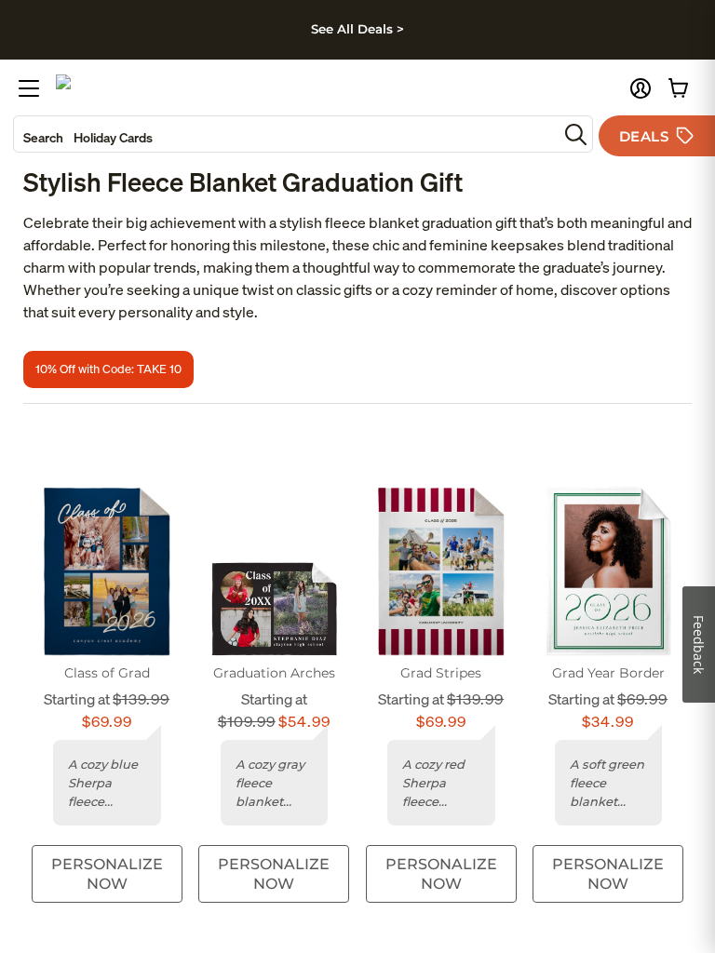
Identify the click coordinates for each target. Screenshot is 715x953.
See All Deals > (357, 28)
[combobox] (286, 134)
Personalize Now (107, 874)
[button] (640, 88)
